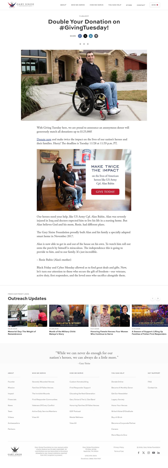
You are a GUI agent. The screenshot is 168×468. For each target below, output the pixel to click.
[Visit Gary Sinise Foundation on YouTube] (153, 453)
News (10, 405)
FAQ (150, 382)
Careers (114, 429)
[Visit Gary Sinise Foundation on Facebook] (138, 452)
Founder (11, 382)
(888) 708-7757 (95, 459)
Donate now (44, 139)
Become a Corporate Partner (123, 423)
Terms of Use (119, 451)
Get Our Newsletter (119, 393)
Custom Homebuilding (79, 382)
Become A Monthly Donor (122, 387)
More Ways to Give (119, 435)
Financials (12, 399)
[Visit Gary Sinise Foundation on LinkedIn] (158, 452)
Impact (11, 393)
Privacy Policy (119, 447)
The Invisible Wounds (41, 393)
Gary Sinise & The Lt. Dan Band (82, 399)
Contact (141, 5)
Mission (11, 387)
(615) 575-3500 (91, 456)
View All (35, 417)
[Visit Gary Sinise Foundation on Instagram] (148, 452)
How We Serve (96, 5)
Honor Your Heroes (119, 405)
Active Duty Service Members (44, 411)
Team (10, 411)
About (63, 5)
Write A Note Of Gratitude (122, 411)
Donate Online (117, 382)
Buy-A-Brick (116, 417)
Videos (11, 417)
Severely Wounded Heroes (43, 382)
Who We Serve (78, 5)
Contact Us (152, 387)
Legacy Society (117, 399)
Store (129, 5)
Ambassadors (14, 423)
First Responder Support (80, 387)
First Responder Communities (44, 399)
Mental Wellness (76, 417)
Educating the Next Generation (82, 393)
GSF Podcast (75, 411)
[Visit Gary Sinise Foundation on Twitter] (143, 452)
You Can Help (114, 5)
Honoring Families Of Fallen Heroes (84, 405)
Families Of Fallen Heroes (42, 387)
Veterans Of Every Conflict (43, 405)
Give (154, 5)
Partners (11, 429)
